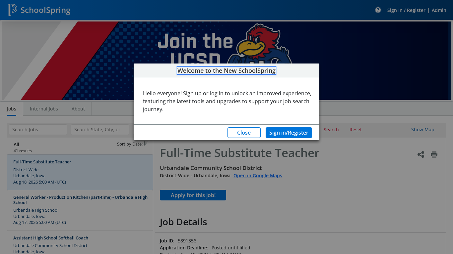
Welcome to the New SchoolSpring (226, 70)
